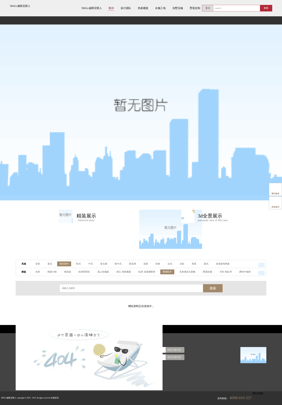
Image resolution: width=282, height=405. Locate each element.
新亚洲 (132, 264)
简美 (194, 264)
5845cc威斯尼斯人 (20, 6)
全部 (37, 264)
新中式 (118, 264)
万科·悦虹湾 (225, 272)
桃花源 (67, 272)
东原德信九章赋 (187, 272)
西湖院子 (167, 272)
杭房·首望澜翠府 (146, 272)
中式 (90, 264)
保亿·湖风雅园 (123, 272)
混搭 (145, 264)
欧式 (78, 264)
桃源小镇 (52, 272)
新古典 (103, 264)
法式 (170, 264)
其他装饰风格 (223, 264)
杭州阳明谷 (84, 272)
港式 (206, 264)
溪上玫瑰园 (103, 272)
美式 (49, 264)
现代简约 (64, 264)
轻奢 (158, 264)
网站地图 (258, 393)
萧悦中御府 (245, 272)
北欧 (182, 264)
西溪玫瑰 (207, 272)
